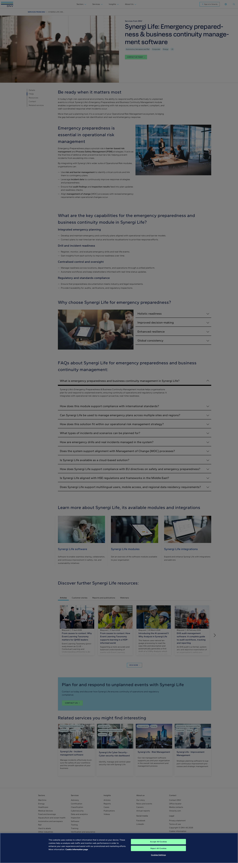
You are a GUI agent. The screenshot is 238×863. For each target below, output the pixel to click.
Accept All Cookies (158, 842)
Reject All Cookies (158, 848)
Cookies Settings (158, 855)
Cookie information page (76, 849)
